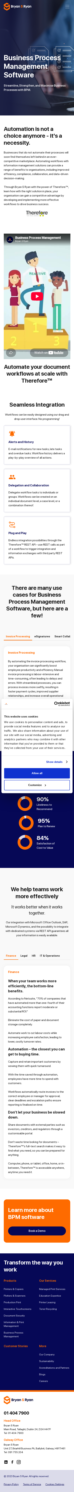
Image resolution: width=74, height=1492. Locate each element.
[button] (67, 7)
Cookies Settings (54, 1484)
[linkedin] (6, 1462)
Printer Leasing (47, 1302)
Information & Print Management (14, 1324)
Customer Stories (16, 1346)
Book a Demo (37, 1231)
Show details (54, 761)
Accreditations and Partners (54, 1367)
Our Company (47, 1354)
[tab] (18, 637)
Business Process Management (13, 1334)
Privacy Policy (11, 1484)
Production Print (12, 1302)
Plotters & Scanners (15, 1295)
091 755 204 (15, 1452)
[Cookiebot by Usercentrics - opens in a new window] (54, 704)
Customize (35, 785)
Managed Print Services (52, 1289)
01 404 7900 (16, 1413)
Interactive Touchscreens (17, 1309)
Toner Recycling (48, 1309)
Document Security (14, 1315)
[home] (17, 7)
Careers (43, 1381)
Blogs (42, 1374)
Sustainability (46, 1361)
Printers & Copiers (14, 1289)
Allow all (37, 773)
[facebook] (12, 1462)
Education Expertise (50, 1295)
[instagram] (19, 1462)
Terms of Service (32, 1484)
